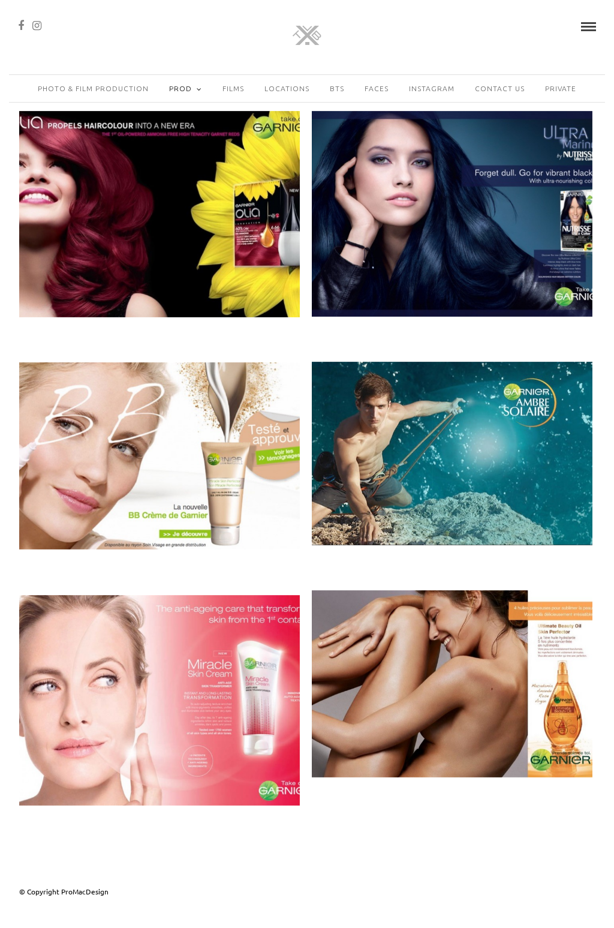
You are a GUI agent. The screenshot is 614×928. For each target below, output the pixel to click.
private (560, 88)
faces (377, 88)
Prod (180, 88)
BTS (337, 88)
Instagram (432, 88)
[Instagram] (36, 25)
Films (233, 88)
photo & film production (93, 88)
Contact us (500, 88)
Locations (286, 88)
